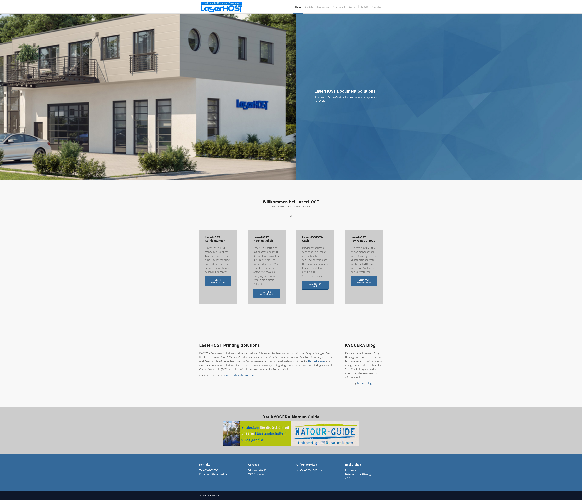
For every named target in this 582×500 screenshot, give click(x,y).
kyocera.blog (364, 383)
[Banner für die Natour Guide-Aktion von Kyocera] (291, 433)
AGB (347, 478)
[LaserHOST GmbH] (222, 6)
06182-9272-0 (210, 470)
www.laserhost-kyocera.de (239, 375)
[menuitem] (298, 6)
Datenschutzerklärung (358, 474)
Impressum (351, 470)
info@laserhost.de (217, 474)
